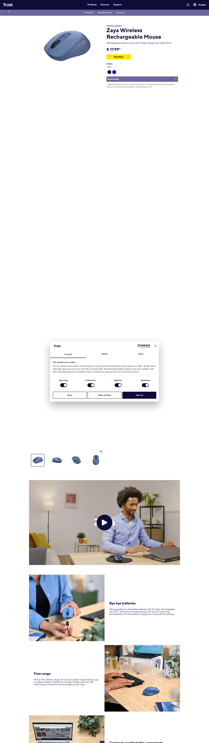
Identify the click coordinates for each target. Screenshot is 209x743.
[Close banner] (155, 346)
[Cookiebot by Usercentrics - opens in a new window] (139, 346)
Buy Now (118, 56)
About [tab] (140, 354)
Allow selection (104, 395)
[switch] (90, 385)
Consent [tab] (68, 354)
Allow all (139, 395)
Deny (69, 395)
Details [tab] (105, 354)
